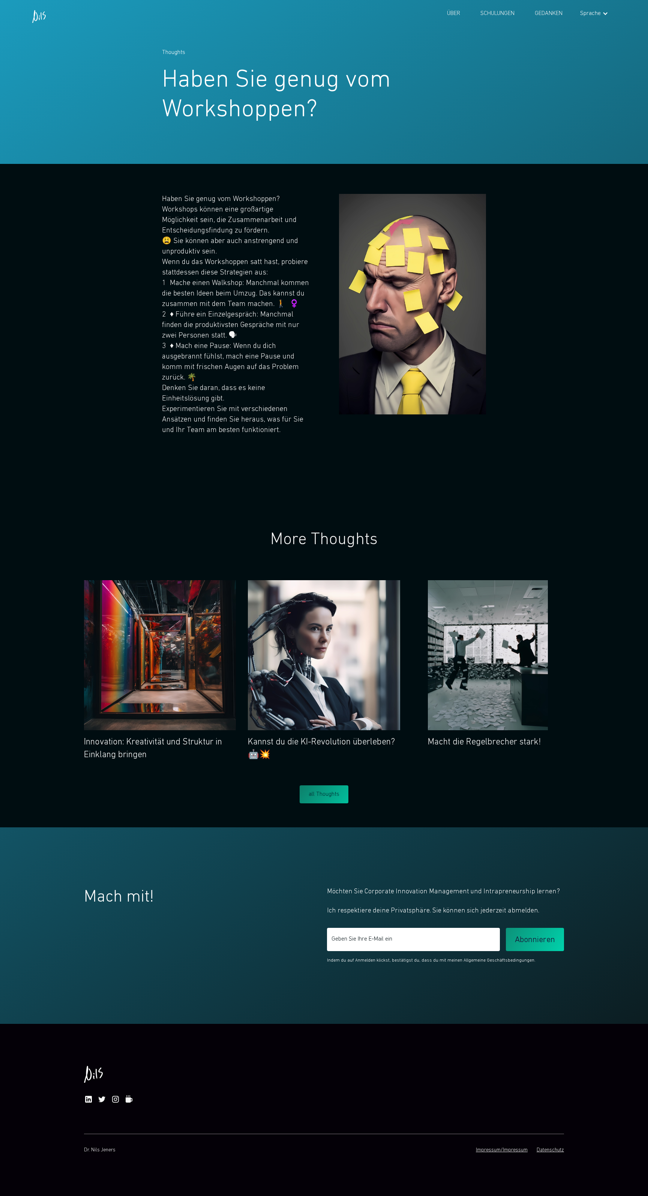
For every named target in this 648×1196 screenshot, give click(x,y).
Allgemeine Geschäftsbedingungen (499, 960)
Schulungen (497, 14)
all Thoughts (324, 794)
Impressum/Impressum (502, 1150)
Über (453, 14)
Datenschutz (550, 1150)
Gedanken (548, 14)
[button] (594, 14)
